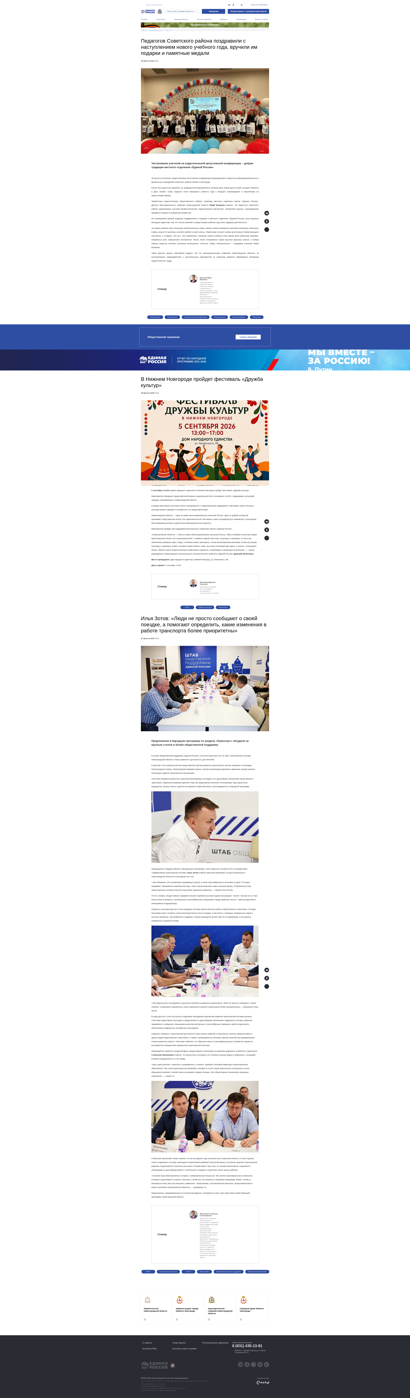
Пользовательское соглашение (153, 1384)
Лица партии (160, 19)
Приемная (224, 19)
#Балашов (256, 317)
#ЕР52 (187, 607)
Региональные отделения (215, 1343)
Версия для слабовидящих (259, 5)
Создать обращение (248, 337)
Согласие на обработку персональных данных (158, 1390)
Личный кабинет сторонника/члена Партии (248, 11)
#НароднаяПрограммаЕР (257, 1271)
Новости (169, 30)
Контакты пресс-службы (184, 1349)
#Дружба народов (205, 607)
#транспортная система (168, 1271)
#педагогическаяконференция (195, 317)
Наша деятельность (181, 19)
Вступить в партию (261, 19)
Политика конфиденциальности (153, 1386)
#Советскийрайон (238, 317)
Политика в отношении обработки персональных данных (163, 1388)
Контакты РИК (150, 1349)
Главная (144, 30)
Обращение (213, 11)
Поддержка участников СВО (205, 25)
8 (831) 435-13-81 (247, 1346)
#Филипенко (223, 607)
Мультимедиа (241, 19)
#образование (155, 317)
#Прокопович (204, 1271)
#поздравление (219, 317)
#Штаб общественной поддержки (228, 1271)
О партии (144, 19)
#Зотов (188, 1271)
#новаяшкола (172, 317)
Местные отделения (204, 19)
